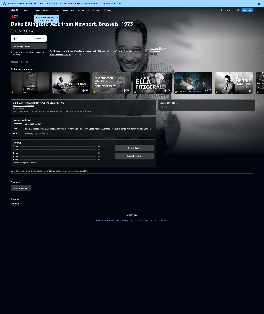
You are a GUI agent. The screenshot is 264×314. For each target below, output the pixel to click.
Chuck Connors (144, 129)
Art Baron (131, 129)
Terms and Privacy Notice (105, 220)
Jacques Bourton (33, 124)
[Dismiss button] (259, 4)
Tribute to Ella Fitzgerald (152, 83)
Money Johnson (156, 50)
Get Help (15, 203)
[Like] (19, 31)
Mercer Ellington (103, 129)
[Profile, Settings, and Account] (238, 10)
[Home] (15, 10)
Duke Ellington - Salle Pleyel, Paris (30, 83)
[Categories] (234, 10)
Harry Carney (155, 51)
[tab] (14, 61)
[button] (25, 162)
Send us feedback (122, 220)
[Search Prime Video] (222, 10)
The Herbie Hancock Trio (234, 83)
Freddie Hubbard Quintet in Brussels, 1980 (193, 83)
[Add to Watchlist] (13, 31)
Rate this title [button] (134, 148)
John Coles (89, 129)
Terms (52, 171)
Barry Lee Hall (76, 129)
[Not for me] (25, 31)
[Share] (31, 31)
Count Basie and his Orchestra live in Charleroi (71, 83)
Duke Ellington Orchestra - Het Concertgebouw (111, 83)
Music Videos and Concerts (60, 55)
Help (131, 220)
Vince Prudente (119, 129)
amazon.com (76, 3)
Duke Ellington (160, 48)
